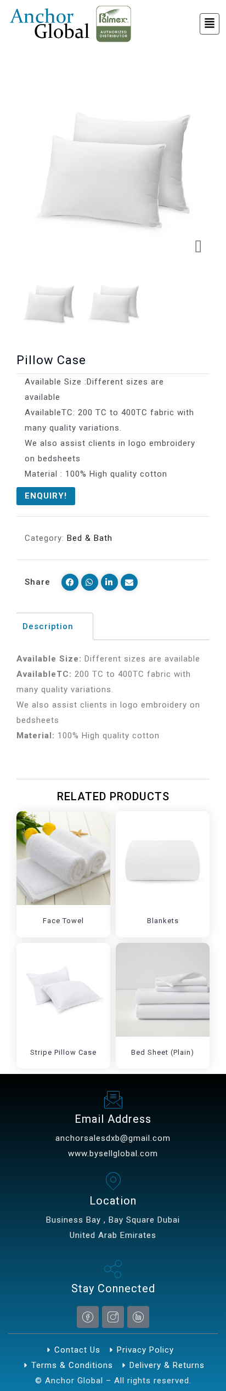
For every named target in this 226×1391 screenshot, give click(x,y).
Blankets (163, 921)
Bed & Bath (89, 538)
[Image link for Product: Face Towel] (63, 858)
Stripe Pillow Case (63, 1052)
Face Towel (63, 921)
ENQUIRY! (46, 496)
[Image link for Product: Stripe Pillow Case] (63, 990)
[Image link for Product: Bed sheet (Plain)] (163, 990)
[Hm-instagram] (113, 1317)
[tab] (53, 626)
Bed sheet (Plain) (162, 1052)
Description (48, 626)
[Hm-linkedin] (138, 1317)
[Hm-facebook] (88, 1317)
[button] (209, 24)
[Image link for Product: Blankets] (163, 858)
